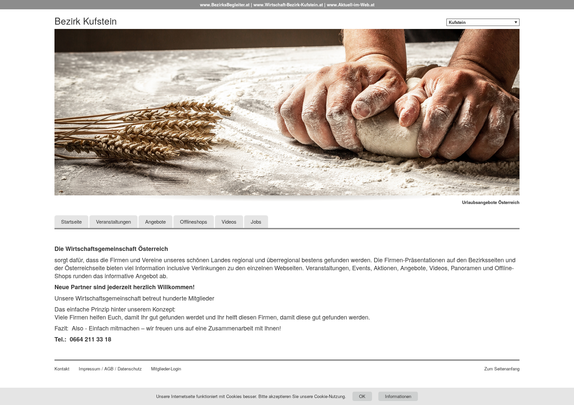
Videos (229, 221)
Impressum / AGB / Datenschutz (110, 369)
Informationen (398, 396)
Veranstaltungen (113, 221)
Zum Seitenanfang (502, 369)
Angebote (155, 221)
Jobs (256, 221)
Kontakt (61, 369)
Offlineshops (193, 221)
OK (362, 396)
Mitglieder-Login (166, 369)
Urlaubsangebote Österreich (491, 202)
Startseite (71, 221)
